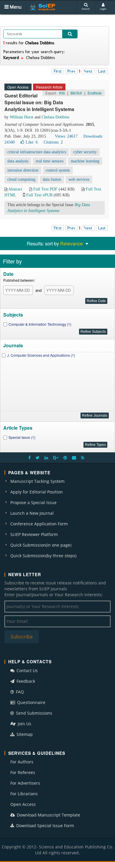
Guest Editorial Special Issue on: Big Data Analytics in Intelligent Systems (39, 102)
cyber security (85, 152)
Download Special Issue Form (44, 825)
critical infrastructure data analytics (36, 152)
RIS (62, 92)
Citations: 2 (53, 142)
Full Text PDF (45, 189)
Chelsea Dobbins (55, 117)
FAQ (19, 692)
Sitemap (24, 734)
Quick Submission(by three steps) (43, 555)
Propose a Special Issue (33, 502)
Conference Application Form (39, 524)
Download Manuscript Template (48, 815)
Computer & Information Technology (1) (40, 324)
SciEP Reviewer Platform (34, 534)
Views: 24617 (66, 136)
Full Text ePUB (39, 195)
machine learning (85, 161)
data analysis (17, 161)
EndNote (95, 92)
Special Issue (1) (22, 437)
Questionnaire (30, 702)
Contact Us (26, 670)
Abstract (15, 189)
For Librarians (24, 793)
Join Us (24, 723)
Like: (32, 142)
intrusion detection (22, 170)
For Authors (21, 762)
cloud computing (21, 179)
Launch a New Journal (32, 513)
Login (103, 8)
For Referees (22, 772)
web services (78, 179)
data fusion (52, 179)
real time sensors (49, 161)
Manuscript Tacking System (37, 481)
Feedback (25, 681)
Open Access (23, 804)
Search (86, 8)
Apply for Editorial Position (36, 492)
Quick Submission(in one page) (40, 545)
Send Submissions (33, 713)
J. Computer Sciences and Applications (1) (41, 355)
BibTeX (76, 92)
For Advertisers (25, 783)
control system (58, 170)
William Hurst (21, 117)
